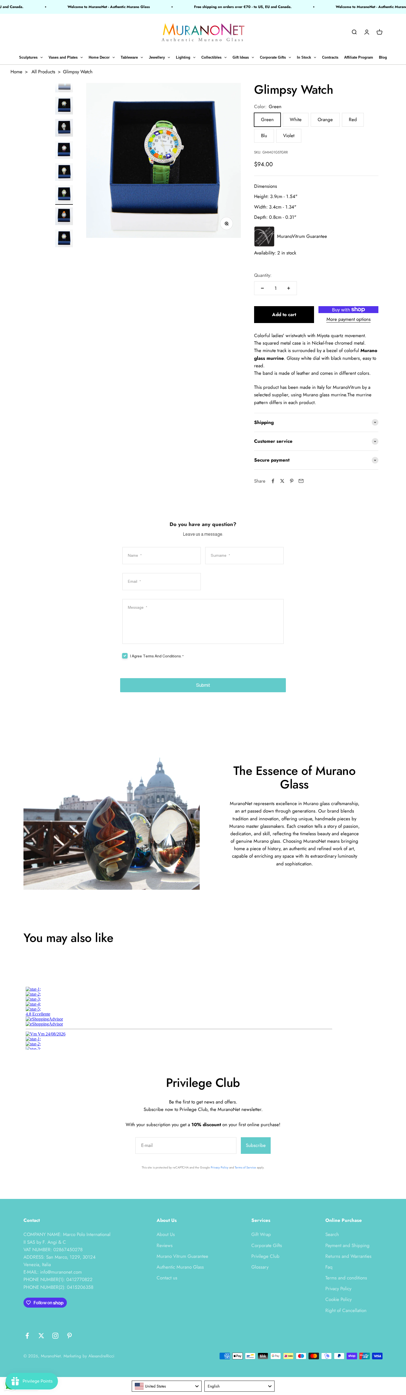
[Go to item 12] (64, 217)
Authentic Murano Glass (180, 1267)
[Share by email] (301, 481)
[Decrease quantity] (262, 288)
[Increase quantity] (289, 288)
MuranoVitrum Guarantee (302, 236)
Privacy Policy (219, 1167)
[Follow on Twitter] (41, 1335)
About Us (166, 1234)
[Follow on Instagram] (55, 1335)
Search (332, 1234)
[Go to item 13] (64, 239)
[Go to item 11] (64, 195)
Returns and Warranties (348, 1256)
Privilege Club (265, 1256)
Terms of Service (245, 1167)
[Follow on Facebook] (27, 1335)
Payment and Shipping (347, 1245)
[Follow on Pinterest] (69, 1335)
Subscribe (256, 1145)
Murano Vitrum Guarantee (182, 1256)
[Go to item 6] (64, 84)
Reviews (165, 1245)
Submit (203, 685)
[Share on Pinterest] (291, 481)
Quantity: (262, 275)
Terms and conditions (346, 1277)
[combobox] (167, 1386)
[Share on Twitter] (282, 481)
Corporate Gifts (266, 1245)
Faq (329, 1267)
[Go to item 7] (64, 106)
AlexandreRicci (101, 1356)
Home (16, 71)
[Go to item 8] (64, 128)
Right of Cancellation (346, 1310)
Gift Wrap (261, 1234)
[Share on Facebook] (273, 481)
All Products (43, 71)
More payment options (348, 319)
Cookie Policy (338, 1299)
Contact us (167, 1277)
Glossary (259, 1267)
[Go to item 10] (64, 173)
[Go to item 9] (64, 150)
